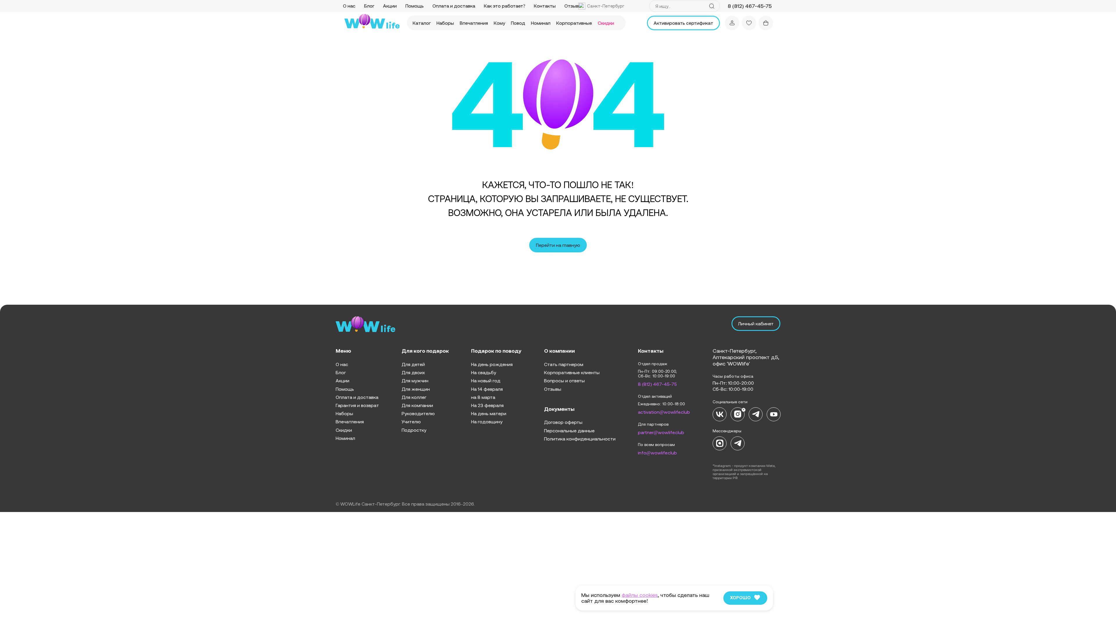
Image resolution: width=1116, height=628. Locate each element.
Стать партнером (563, 364)
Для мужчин (415, 380)
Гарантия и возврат (357, 405)
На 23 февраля (487, 405)
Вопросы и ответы (564, 380)
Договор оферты (563, 422)
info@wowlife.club (657, 452)
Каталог (422, 23)
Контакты (545, 5)
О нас (349, 5)
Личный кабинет (756, 323)
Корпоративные (574, 23)
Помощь (414, 5)
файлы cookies (640, 595)
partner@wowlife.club (661, 432)
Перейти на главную (558, 245)
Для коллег (414, 397)
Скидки (606, 23)
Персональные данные (569, 430)
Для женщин (416, 389)
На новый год (485, 380)
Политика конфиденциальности (580, 438)
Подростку (414, 430)
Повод (518, 23)
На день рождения (492, 364)
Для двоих (413, 372)
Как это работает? (504, 5)
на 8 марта (483, 397)
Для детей (413, 364)
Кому (499, 23)
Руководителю (418, 413)
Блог (369, 5)
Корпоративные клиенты (572, 372)
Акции (390, 5)
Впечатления (474, 23)
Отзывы (573, 5)
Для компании (417, 405)
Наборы (445, 23)
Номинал (540, 23)
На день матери (488, 413)
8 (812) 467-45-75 (657, 384)
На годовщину (486, 421)
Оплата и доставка (453, 5)
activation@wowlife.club (664, 412)
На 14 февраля (487, 389)
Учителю (411, 421)
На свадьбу (483, 372)
